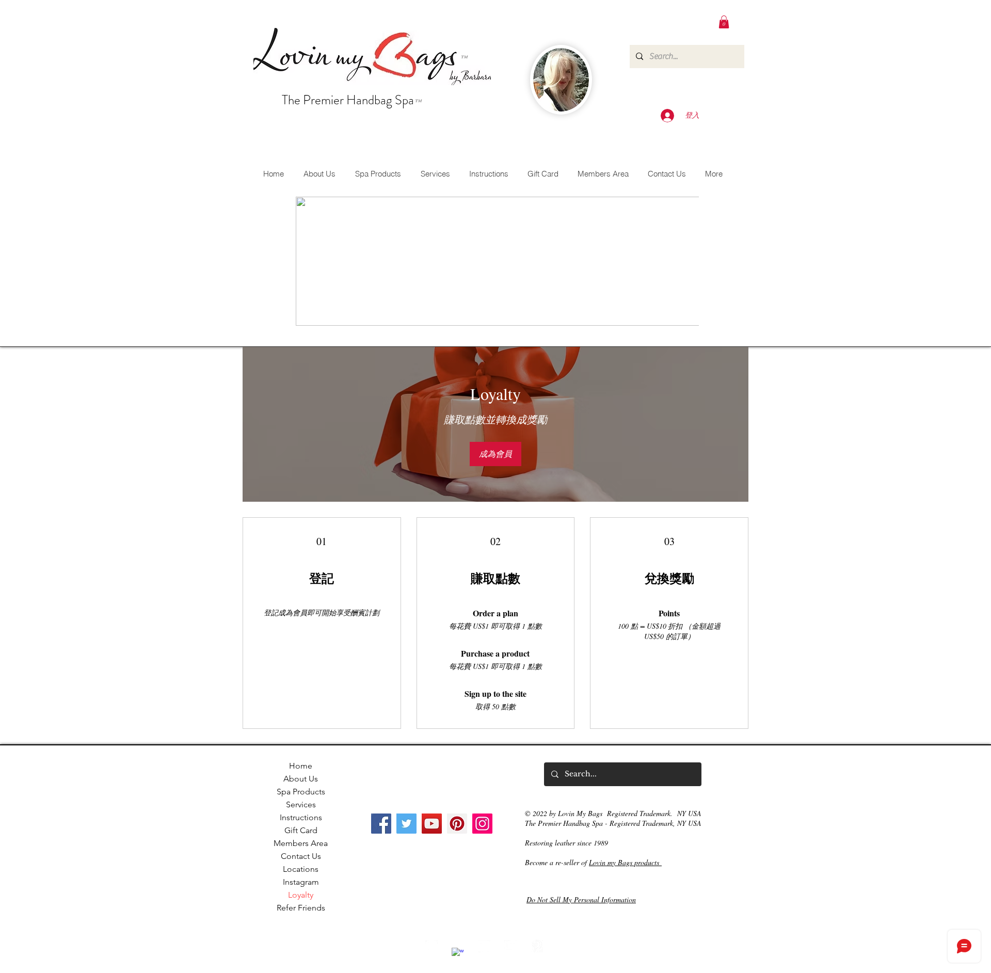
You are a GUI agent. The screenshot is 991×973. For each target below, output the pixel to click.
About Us (300, 779)
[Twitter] (406, 824)
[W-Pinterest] (537, 946)
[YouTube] (432, 824)
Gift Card (300, 830)
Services (301, 804)
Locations (300, 869)
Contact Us (301, 856)
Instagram (301, 882)
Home (300, 766)
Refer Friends (301, 908)
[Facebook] (381, 824)
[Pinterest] (457, 824)
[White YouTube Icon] (484, 946)
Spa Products (301, 791)
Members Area (301, 843)
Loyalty (300, 895)
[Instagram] (482, 824)
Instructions (301, 817)
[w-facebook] (458, 954)
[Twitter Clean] (510, 946)
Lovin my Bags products (625, 862)
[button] (723, 21)
